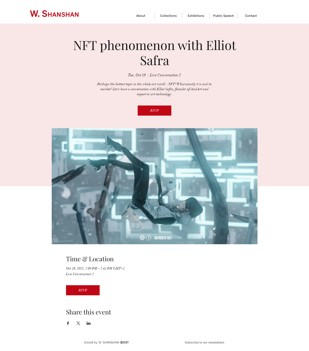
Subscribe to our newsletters (204, 342)
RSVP (154, 110)
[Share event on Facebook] (68, 323)
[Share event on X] (78, 323)
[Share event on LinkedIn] (89, 323)
